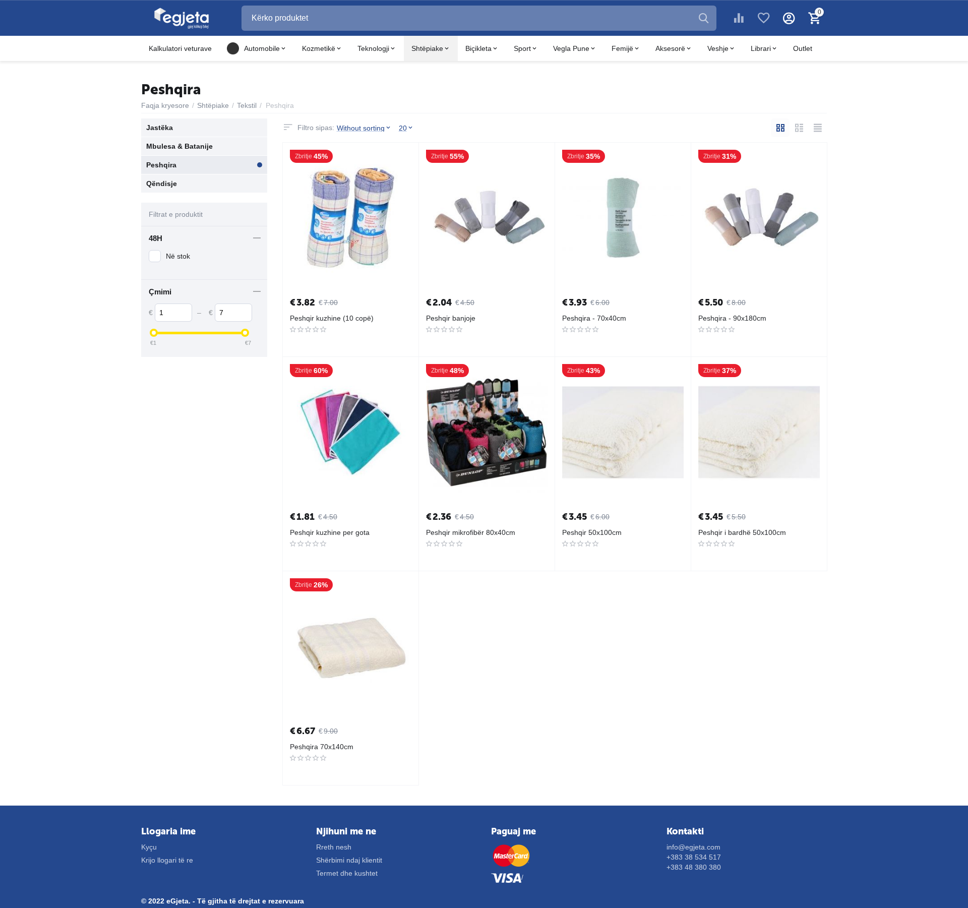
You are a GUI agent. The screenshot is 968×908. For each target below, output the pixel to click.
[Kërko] (703, 18)
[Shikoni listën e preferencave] (764, 18)
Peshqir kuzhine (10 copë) (332, 318)
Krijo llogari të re (167, 860)
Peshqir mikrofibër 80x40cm (470, 532)
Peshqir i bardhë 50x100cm (742, 532)
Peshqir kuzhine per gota (330, 532)
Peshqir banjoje (450, 318)
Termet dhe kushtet (347, 873)
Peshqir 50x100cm (592, 532)
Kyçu (149, 847)
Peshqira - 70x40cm (594, 318)
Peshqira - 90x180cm (732, 318)
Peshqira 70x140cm (321, 747)
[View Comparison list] (739, 18)
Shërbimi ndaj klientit (349, 860)
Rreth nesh (333, 847)
